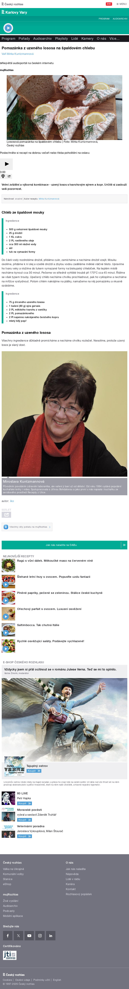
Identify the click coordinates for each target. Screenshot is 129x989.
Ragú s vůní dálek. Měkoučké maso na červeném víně (55, 560)
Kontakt (71, 889)
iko (12, 501)
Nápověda (72, 874)
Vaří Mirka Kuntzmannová (17, 53)
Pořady (24, 39)
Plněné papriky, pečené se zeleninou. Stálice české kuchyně (60, 593)
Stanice (7, 879)
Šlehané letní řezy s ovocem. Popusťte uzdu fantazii (53, 576)
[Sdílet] (9, 176)
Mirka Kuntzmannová (84, 141)
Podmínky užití (41, 980)
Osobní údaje (22, 980)
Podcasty (9, 911)
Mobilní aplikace (13, 916)
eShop (7, 884)
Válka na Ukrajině (13, 869)
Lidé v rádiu (73, 879)
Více (115, 39)
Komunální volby (13, 874)
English (57, 980)
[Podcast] (3, 176)
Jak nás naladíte (76, 869)
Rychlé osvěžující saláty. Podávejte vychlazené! (50, 641)
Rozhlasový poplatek (79, 894)
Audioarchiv (120, 19)
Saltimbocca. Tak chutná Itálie (38, 625)
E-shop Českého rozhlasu (23, 662)
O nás (101, 39)
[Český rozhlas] (12, 4)
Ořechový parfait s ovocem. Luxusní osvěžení (49, 609)
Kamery (87, 39)
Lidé (74, 39)
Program (104, 19)
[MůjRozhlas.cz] (6, 70)
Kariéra (70, 884)
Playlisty (61, 39)
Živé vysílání (10, 900)
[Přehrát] (6, 164)
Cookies (7, 980)
